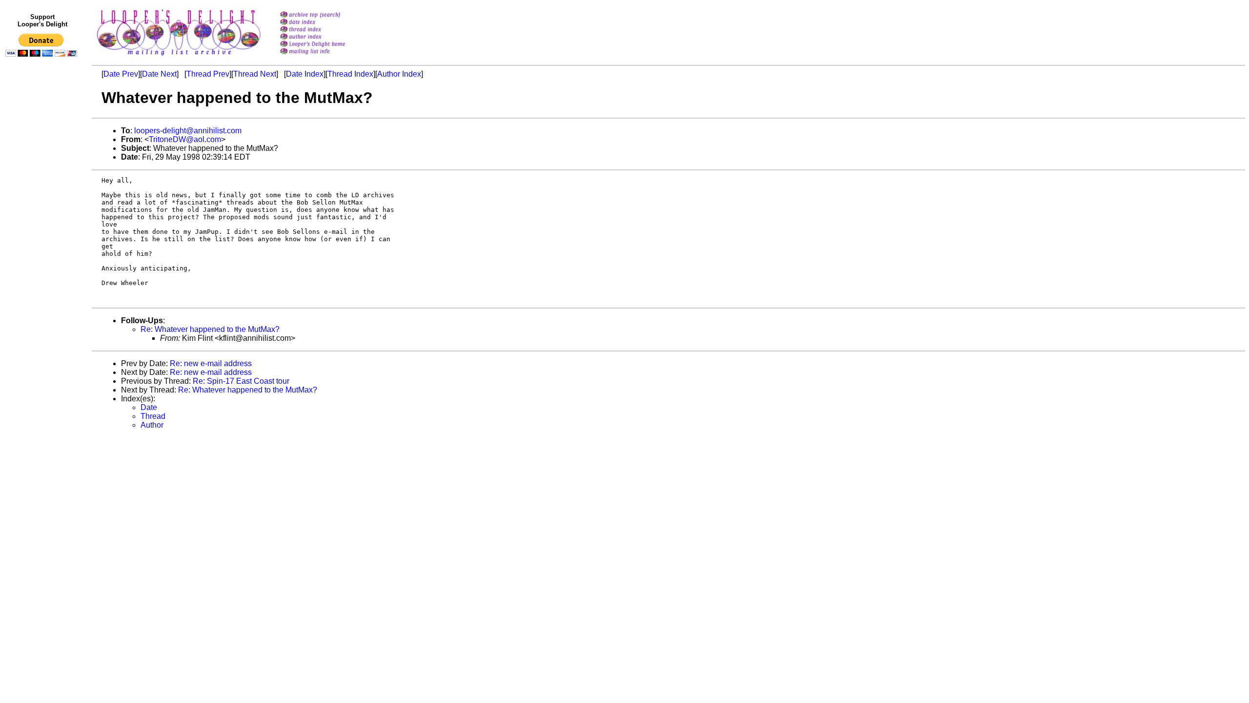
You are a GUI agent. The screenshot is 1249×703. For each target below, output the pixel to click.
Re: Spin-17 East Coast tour (241, 381)
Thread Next (254, 74)
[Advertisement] (43, 262)
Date (149, 407)
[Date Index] (325, 23)
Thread (153, 416)
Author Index (399, 74)
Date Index (304, 74)
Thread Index (350, 74)
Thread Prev (207, 74)
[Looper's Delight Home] (325, 45)
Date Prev (120, 74)
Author (152, 425)
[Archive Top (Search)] (325, 15)
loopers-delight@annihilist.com (188, 130)
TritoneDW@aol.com (185, 139)
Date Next (159, 74)
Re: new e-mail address (211, 363)
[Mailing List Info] (325, 57)
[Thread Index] (325, 30)
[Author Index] (325, 37)
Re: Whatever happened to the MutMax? (210, 329)
